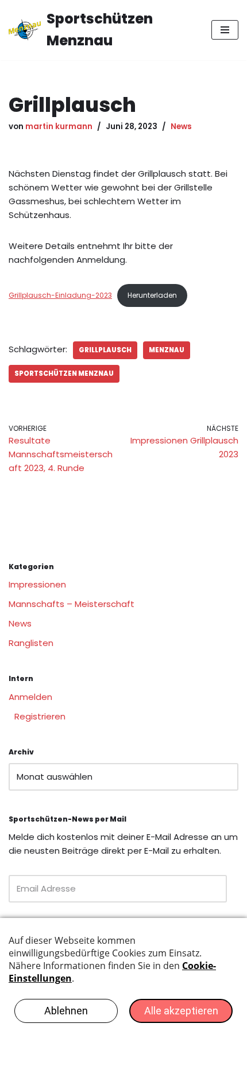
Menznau (166, 350)
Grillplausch (105, 350)
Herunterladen (152, 295)
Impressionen (37, 584)
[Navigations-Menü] (224, 30)
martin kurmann (58, 126)
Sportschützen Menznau (64, 373)
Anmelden (30, 697)
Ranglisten (31, 643)
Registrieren (39, 716)
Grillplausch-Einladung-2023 (60, 295)
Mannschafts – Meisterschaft (71, 604)
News (181, 126)
